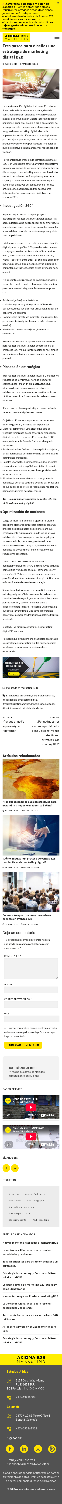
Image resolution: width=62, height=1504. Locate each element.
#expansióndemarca (43, 695)
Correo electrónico (17, 999)
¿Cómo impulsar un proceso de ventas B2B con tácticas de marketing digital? (29, 860)
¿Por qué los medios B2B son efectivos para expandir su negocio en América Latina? (30, 803)
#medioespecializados (43, 703)
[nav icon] (57, 37)
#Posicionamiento (12, 707)
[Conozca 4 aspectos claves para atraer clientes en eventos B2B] (31, 892)
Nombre (9, 984)
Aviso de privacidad (44, 1481)
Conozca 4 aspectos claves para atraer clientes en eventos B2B (27, 917)
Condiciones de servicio (17, 1472)
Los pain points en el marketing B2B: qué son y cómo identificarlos (30, 1286)
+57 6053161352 (26, 1428)
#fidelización (10, 699)
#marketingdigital (27, 699)
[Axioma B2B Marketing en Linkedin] (15, 1168)
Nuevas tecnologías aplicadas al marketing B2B (30, 1242)
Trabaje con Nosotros (21, 1460)
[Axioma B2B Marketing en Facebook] (6, 1168)
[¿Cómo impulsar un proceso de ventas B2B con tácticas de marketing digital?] (31, 835)
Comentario (12, 956)
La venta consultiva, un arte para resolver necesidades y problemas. (27, 1252)
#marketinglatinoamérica (16, 703)
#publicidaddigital (33, 707)
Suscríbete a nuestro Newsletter (28, 1464)
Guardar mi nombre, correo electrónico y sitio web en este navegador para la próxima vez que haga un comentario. (30, 1032)
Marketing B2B (30, 64)
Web (6, 1013)
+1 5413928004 (25, 1397)
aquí (5, 646)
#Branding (25, 695)
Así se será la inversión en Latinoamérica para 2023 (29, 1328)
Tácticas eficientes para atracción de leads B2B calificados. (30, 1263)
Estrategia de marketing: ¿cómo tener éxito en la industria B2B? (30, 1275)
